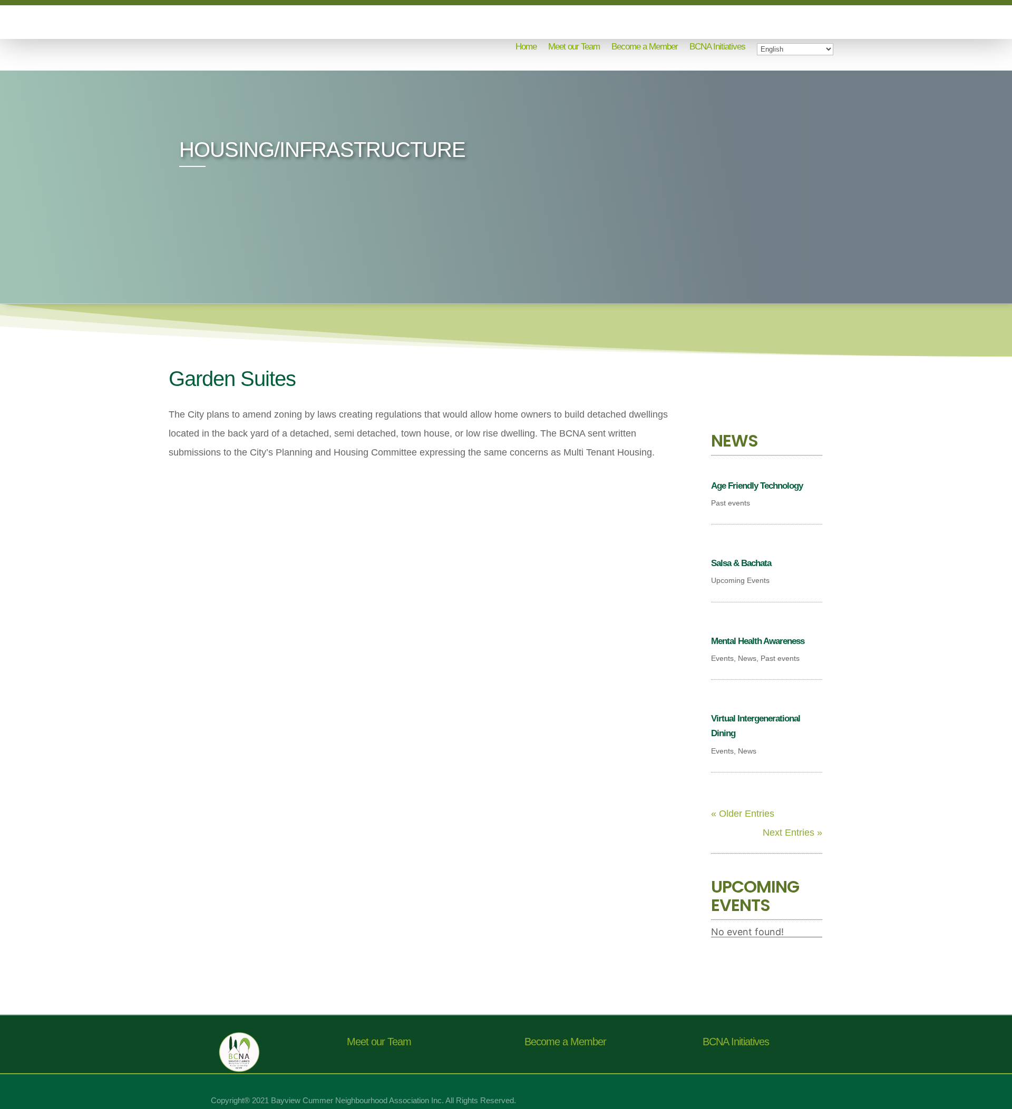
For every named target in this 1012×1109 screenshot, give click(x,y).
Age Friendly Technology (757, 486)
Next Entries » (792, 832)
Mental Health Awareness (757, 641)
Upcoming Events (740, 580)
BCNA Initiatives (717, 47)
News (747, 658)
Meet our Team (574, 47)
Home (526, 47)
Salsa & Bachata (741, 563)
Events (722, 658)
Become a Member (644, 47)
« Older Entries (742, 813)
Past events (730, 503)
